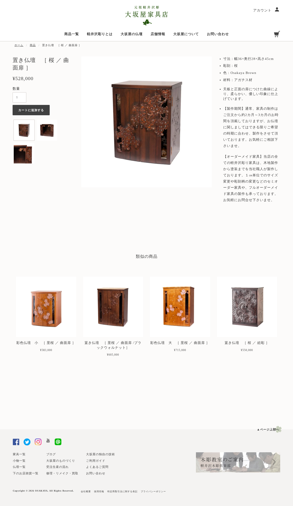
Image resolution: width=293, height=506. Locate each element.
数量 (16, 88)
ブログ (51, 454)
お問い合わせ (95, 473)
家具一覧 (19, 454)
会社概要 (86, 491)
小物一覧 (19, 460)
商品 (33, 45)
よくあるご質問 (97, 467)
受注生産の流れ (57, 467)
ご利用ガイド (95, 460)
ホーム (18, 45)
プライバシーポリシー (153, 491)
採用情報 (99, 491)
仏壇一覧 (19, 467)
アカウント (263, 10)
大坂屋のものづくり (60, 460)
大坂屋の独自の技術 (100, 454)
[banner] (146, 15)
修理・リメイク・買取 (62, 473)
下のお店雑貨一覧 (25, 473)
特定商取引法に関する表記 (122, 491)
